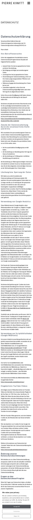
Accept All (17, 506)
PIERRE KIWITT (13, 3)
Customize (16, 511)
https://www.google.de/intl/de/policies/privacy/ (14, 449)
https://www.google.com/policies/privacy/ (12, 382)
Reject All (16, 516)
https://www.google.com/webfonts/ (11, 348)
